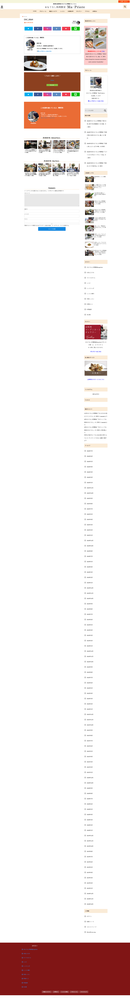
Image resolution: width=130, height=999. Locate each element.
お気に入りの (90, 272)
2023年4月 (90, 630)
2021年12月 (90, 714)
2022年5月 (90, 688)
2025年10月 (90, 493)
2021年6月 (90, 746)
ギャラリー (79, 11)
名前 (26, 209)
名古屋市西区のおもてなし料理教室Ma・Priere (62, 996)
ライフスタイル (91, 278)
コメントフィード (91, 927)
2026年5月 (90, 461)
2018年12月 (90, 893)
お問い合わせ (124, 1)
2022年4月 (90, 693)
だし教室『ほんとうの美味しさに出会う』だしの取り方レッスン (100, 186)
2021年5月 (90, 751)
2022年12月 (90, 651)
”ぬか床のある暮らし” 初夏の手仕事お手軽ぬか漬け (100, 194)
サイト (26, 219)
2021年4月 (90, 756)
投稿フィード (90, 921)
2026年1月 (90, 482)
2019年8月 (90, 851)
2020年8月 (90, 793)
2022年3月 (90, 698)
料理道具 (89, 309)
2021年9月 (90, 730)
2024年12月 (90, 540)
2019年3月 (90, 877)
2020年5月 (90, 809)
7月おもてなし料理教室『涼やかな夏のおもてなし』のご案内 (100, 202)
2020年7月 (90, 798)
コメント (27, 193)
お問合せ (94, 11)
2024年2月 (90, 577)
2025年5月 (90, 514)
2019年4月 (90, 872)
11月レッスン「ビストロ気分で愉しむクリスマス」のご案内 (100, 244)
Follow (52, 80)
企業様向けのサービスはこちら (95, 379)
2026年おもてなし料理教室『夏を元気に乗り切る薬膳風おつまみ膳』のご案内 (96, 124)
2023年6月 (90, 619)
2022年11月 (90, 656)
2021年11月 (90, 719)
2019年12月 (90, 835)
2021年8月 (90, 735)
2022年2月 (90, 704)
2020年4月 (90, 814)
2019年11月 (90, 841)
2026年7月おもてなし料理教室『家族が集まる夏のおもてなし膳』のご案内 (96, 55)
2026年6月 (90, 456)
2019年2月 (90, 883)
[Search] (105, 110)
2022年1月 (90, 709)
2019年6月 (90, 862)
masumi (74, 22)
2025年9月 (90, 498)
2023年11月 (90, 593)
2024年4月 (90, 567)
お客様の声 (70, 11)
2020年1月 (90, 830)
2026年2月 (90, 477)
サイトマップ (84, 991)
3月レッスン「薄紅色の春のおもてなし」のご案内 (100, 227)
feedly (52, 85)
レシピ (88, 283)
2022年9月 (90, 667)
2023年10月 (90, 598)
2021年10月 (90, 725)
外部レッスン (90, 299)
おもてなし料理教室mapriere (95, 267)
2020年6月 (90, 804)
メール (26, 214)
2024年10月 (90, 545)
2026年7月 (90, 451)
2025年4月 (90, 519)
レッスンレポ (90, 288)
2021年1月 (90, 772)
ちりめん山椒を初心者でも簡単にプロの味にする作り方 (100, 219)
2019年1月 (90, 888)
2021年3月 (90, 761)
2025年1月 (90, 535)
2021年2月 (90, 767)
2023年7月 (90, 614)
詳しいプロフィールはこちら (44, 51)
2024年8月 (90, 551)
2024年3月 (90, 572)
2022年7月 (90, 677)
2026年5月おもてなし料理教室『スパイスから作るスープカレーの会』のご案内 (97, 154)
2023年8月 (90, 609)
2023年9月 (90, 603)
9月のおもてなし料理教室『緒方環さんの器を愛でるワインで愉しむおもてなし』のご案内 (100, 252)
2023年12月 (90, 588)
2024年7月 (90, 556)
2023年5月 (90, 625)
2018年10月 (90, 904)
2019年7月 (90, 856)
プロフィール (42, 11)
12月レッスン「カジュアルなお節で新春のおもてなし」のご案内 (100, 235)
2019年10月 (90, 846)
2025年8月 (90, 503)
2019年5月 (90, 867)
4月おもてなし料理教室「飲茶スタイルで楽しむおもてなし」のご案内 (100, 211)
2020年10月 (90, 783)
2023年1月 (90, 646)
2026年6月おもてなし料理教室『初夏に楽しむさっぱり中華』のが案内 (97, 145)
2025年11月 (90, 488)
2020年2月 (90, 825)
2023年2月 (90, 640)
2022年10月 (90, 661)
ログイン (89, 916)
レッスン (62, 11)
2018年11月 (90, 898)
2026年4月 (90, 466)
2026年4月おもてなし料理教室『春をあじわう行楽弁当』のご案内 (97, 164)
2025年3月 (90, 524)
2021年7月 (90, 740)
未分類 (88, 314)
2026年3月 (90, 472)
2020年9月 (90, 788)
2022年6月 (90, 682)
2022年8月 (90, 672)
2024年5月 (90, 561)
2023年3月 (90, 635)
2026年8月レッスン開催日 (100, 177)
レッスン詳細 (64, 991)
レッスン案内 (90, 293)
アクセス (87, 11)
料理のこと (90, 304)
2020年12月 (90, 777)
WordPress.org (91, 932)
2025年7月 (90, 509)
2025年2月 (90, 530)
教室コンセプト (53, 11)
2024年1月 (90, 582)
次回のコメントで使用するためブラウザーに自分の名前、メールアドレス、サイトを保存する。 (47, 225)
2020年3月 (90, 819)
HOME (34, 11)
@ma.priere (96, 394)
